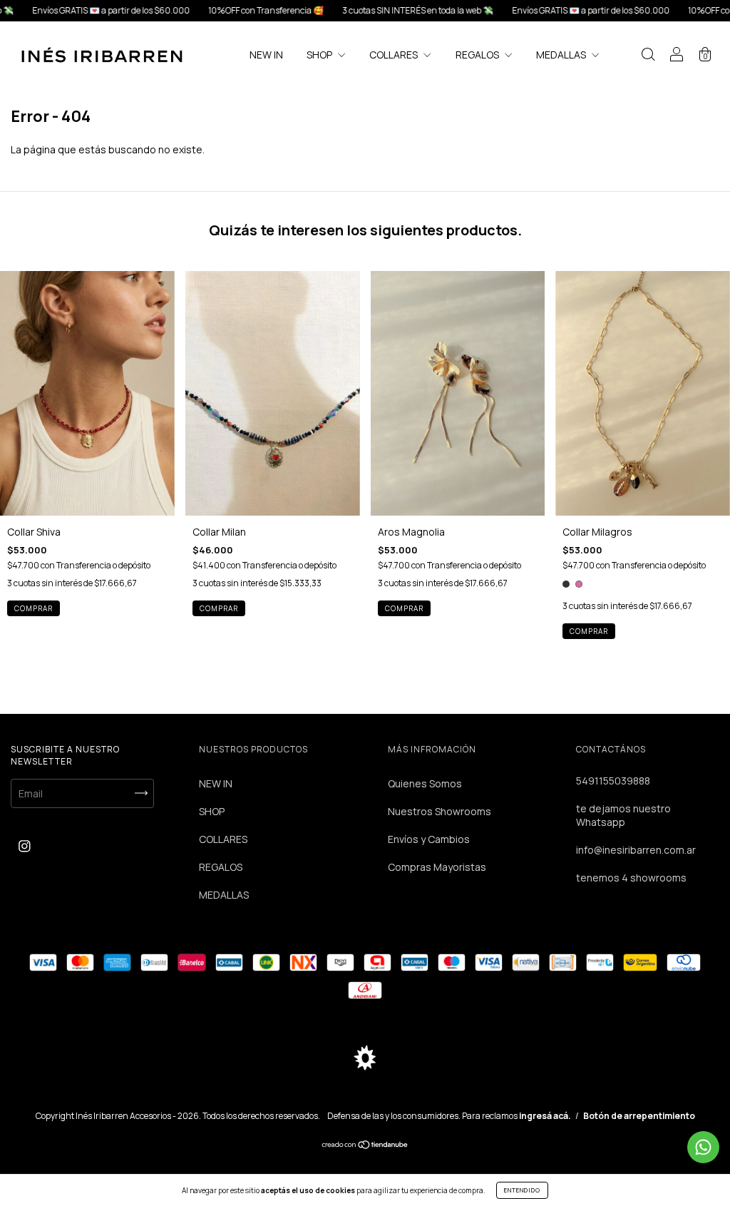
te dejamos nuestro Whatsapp (623, 815)
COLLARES (394, 54)
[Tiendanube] (365, 1146)
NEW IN (266, 54)
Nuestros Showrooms (439, 811)
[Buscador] (648, 56)
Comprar (219, 608)
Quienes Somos (425, 783)
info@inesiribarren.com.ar (636, 850)
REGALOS (478, 54)
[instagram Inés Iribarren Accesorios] (24, 846)
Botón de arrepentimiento (639, 1116)
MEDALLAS (562, 54)
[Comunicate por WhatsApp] (703, 1147)
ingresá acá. (545, 1116)
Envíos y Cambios (429, 839)
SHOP (320, 54)
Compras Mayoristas (437, 867)
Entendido (522, 1190)
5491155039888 (613, 780)
